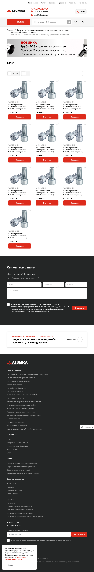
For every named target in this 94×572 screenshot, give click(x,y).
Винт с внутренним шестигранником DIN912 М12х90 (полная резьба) (45, 193)
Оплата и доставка (14, 490)
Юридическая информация (17, 446)
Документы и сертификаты (17, 442)
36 (17, 73)
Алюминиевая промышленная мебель (21, 405)
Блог (9, 453)
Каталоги (10, 487)
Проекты (72, 3)
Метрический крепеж (19, 32)
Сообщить (71, 339)
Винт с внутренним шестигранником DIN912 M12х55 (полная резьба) (72, 107)
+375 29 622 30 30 (39, 8)
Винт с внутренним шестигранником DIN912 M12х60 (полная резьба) (17, 150)
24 (13, 73)
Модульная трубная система (18, 381)
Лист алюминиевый (14, 419)
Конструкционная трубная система (21, 378)
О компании (33, 3)
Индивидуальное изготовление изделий (23, 473)
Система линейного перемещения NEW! (22, 395)
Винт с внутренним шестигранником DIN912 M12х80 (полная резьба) (17, 193)
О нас (9, 439)
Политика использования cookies (20, 510)
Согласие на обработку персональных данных (25, 516)
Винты (33, 32)
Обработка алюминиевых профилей (21, 466)
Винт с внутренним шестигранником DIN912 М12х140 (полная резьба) (17, 236)
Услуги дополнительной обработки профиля (24, 429)
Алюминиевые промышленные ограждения (24, 402)
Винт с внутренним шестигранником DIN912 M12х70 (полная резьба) (45, 150)
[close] (92, 427)
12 (9, 73)
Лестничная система (15, 391)
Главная (10, 30)
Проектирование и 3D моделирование (22, 463)
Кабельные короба (14, 385)
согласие (23, 304)
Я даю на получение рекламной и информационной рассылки (41, 540)
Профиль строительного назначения (21, 412)
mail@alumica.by (13, 526)
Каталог (20, 30)
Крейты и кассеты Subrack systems (20, 408)
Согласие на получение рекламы (20, 513)
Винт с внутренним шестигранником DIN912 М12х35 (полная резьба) (45, 107)
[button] (7, 48)
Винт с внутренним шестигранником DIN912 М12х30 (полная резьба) (17, 107)
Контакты (83, 3)
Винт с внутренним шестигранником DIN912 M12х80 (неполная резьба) (73, 150)
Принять (10, 565)
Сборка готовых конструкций (18, 470)
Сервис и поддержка (57, 3)
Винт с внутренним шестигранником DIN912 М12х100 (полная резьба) (72, 193)
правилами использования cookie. (15, 558)
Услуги (43, 3)
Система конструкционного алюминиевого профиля (48, 30)
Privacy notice (87, 427)
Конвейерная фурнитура (16, 388)
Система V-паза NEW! (15, 398)
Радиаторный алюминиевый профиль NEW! (24, 415)
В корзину (20, 116)
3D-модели (11, 483)
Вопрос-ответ (12, 449)
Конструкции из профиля (17, 426)
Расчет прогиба (13, 494)
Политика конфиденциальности (19, 506)
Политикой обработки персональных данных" (31, 311)
